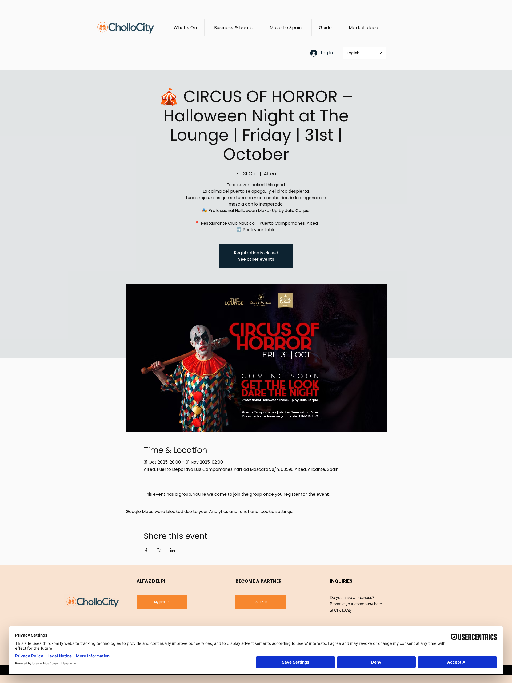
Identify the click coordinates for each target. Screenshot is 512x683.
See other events (256, 259)
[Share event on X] (159, 550)
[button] (185, 27)
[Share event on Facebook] (146, 550)
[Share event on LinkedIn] (172, 550)
